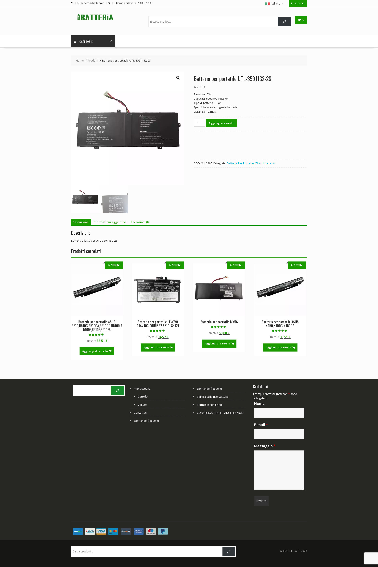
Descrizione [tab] (80, 222)
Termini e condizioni (209, 405)
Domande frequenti (146, 420)
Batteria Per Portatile (240, 163)
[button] (178, 77)
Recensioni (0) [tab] (140, 222)
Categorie (86, 41)
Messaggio (265, 446)
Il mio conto (298, 3)
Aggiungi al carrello (221, 123)
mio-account (142, 388)
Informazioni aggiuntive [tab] (109, 222)
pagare (142, 404)
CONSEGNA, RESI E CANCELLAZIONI (220, 413)
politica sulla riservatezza (213, 397)
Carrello (143, 396)
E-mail (261, 424)
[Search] (284, 21)
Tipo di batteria (265, 163)
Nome (259, 403)
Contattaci (140, 412)
